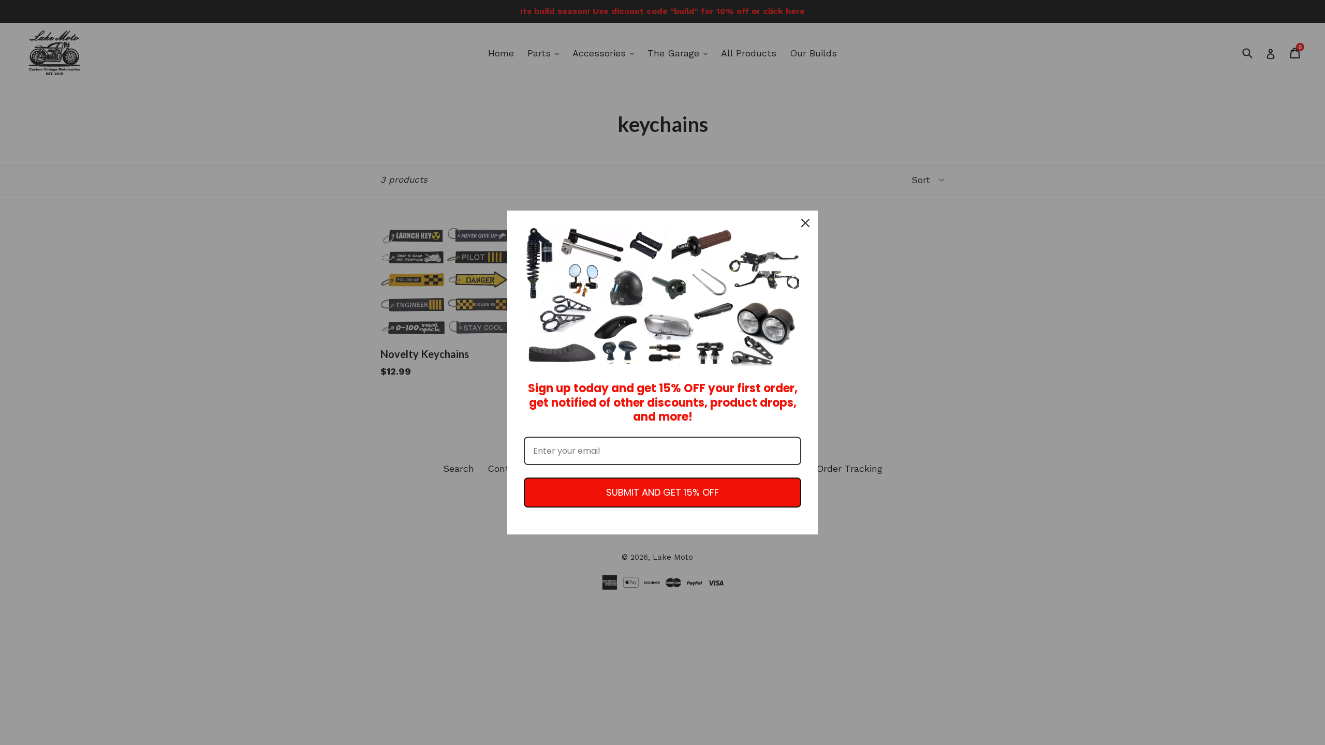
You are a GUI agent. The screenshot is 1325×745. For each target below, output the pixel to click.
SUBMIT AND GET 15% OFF (662, 492)
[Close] (805, 223)
